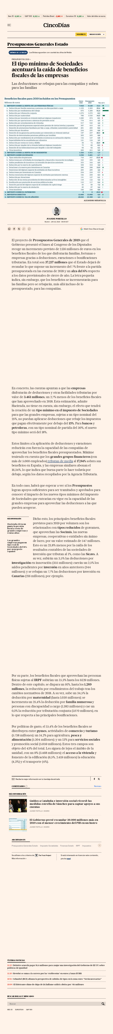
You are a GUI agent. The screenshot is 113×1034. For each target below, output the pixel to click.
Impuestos (86, 846)
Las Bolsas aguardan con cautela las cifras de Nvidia (50, 52)
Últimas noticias (16, 960)
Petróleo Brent (48, 16)
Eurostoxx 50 (71, 16)
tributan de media (60, 461)
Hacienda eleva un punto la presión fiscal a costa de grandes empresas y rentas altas (17, 528)
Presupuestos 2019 (20, 59)
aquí (69, 858)
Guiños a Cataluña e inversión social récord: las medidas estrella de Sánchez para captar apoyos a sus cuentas (65, 804)
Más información (18, 858)
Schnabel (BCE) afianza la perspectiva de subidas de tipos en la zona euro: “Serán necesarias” (57, 979)
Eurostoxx (19, 1010)
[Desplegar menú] (9, 25)
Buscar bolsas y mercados (20, 996)
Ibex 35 (11, 16)
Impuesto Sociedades (49, 846)
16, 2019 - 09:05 (59, 222)
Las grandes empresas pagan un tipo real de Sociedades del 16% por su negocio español (17, 546)
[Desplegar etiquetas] (99, 845)
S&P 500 (28, 16)
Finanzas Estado (67, 846)
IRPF (78, 846)
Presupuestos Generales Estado (37, 44)
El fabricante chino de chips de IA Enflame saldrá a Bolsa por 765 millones (49, 984)
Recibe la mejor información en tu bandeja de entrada (38, 779)
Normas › (97, 786)
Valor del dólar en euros (96, 16)
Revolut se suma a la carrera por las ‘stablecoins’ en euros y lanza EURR (47, 973)
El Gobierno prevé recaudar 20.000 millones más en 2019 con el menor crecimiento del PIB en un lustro (64, 821)
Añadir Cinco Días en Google (94, 229)
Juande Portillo (57, 219)
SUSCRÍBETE (81, 34)
